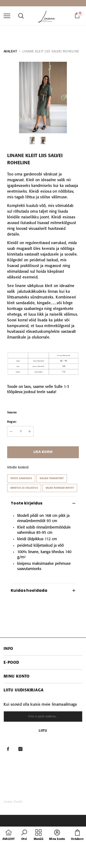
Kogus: (12, 421)
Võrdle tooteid (17, 467)
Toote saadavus (21, 478)
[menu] (7, 15)
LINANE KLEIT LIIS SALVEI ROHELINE (50, 51)
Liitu (43, 731)
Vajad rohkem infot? (60, 488)
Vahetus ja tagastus (24, 488)
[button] (24, 835)
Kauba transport (52, 478)
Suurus (12, 412)
